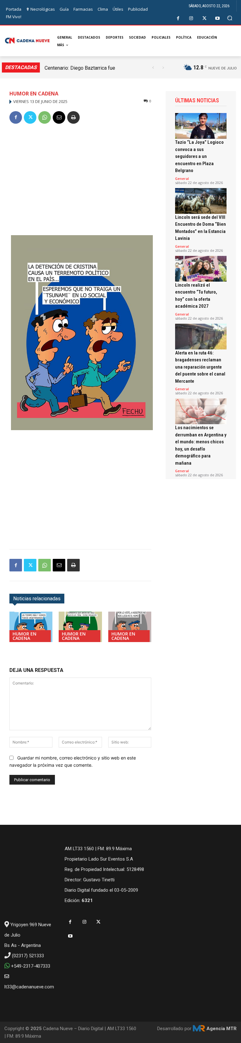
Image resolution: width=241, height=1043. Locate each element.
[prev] (153, 68)
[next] (163, 68)
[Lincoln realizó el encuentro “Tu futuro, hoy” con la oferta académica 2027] (201, 269)
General (182, 178)
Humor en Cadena (33, 93)
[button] (230, 18)
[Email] (59, 117)
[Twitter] (204, 18)
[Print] (73, 117)
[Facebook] (178, 18)
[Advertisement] (80, 177)
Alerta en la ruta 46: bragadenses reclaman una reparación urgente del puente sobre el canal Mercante (200, 367)
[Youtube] (217, 18)
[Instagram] (191, 18)
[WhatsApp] (44, 117)
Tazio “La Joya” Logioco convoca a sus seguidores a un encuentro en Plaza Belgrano (199, 156)
